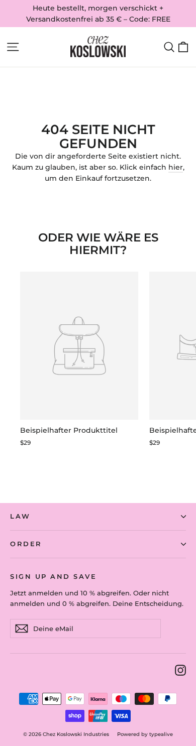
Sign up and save (53, 576)
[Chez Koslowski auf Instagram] (180, 669)
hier (175, 167)
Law (20, 516)
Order (26, 544)
